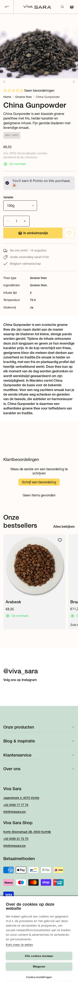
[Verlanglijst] (69, 233)
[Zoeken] (62, 7)
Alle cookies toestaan (39, 956)
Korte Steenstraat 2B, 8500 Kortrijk (27, 832)
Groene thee (23, 97)
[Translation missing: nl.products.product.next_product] (74, 81)
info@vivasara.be (14, 812)
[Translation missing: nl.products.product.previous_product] (4, 81)
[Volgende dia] (70, 581)
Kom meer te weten (19, 945)
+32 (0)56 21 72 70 (15, 839)
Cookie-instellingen (39, 977)
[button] (13, 90)
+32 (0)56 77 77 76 (15, 805)
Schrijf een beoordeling (39, 482)
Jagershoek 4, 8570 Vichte (21, 798)
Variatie (8, 197)
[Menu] (6, 7)
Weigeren (39, 966)
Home (7, 97)
